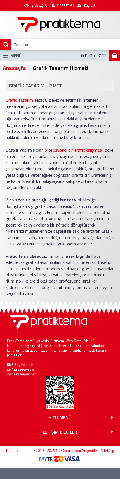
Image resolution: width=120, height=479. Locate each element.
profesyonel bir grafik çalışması (74, 150)
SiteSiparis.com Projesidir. (77, 450)
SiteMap (107, 450)
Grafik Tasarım (19, 100)
